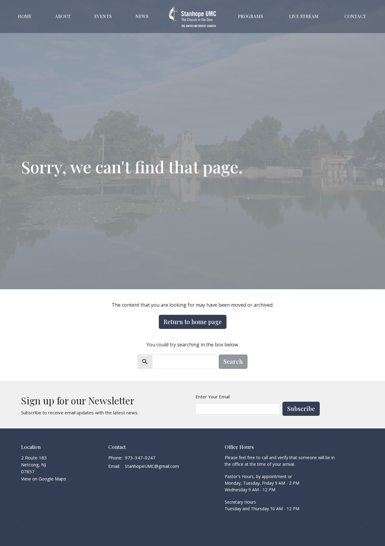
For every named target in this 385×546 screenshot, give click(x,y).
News (141, 16)
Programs (250, 16)
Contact (355, 16)
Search (233, 361)
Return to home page (193, 321)
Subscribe (301, 408)
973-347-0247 (140, 458)
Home (25, 16)
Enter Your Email (213, 397)
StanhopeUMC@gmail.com (152, 466)
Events (103, 16)
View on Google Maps (43, 479)
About (63, 16)
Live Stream (304, 16)
